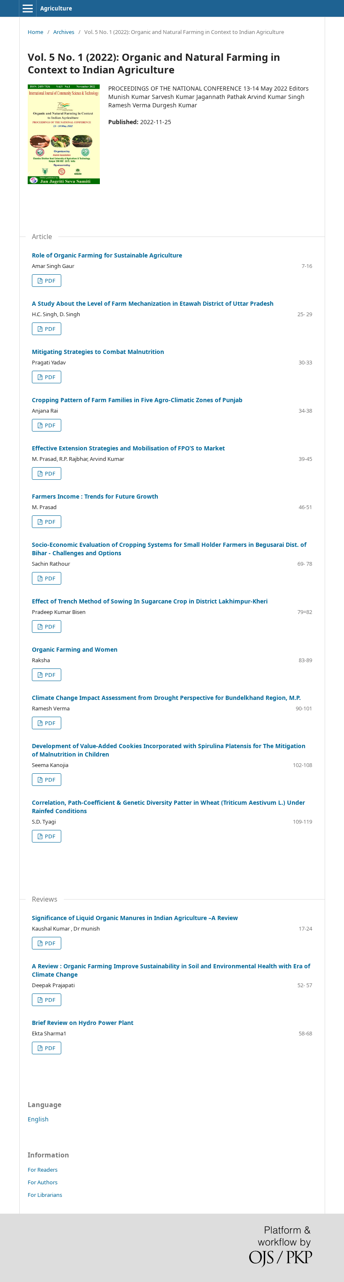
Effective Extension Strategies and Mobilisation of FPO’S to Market (128, 448)
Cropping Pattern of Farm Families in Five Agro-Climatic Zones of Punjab (137, 400)
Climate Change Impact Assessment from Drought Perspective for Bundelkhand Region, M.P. (166, 698)
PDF (49, 280)
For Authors (42, 1182)
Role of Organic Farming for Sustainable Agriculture (107, 255)
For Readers (42, 1169)
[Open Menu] (27, 8)
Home (35, 32)
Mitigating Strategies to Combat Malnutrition (98, 352)
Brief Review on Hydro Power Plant (82, 1023)
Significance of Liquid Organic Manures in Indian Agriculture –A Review (135, 918)
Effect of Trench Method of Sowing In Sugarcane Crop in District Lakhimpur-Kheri (150, 601)
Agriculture (56, 8)
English (38, 1119)
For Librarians (45, 1195)
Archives (63, 32)
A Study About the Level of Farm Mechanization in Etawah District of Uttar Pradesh (153, 303)
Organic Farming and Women (74, 649)
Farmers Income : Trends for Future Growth (95, 496)
